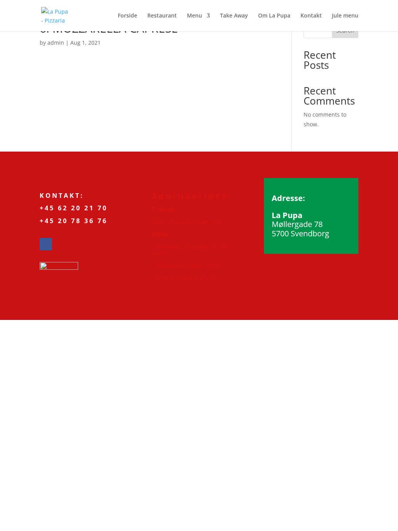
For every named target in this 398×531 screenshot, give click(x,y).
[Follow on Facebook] (46, 244)
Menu (194, 16)
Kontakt (311, 16)
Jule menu (345, 16)
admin (55, 42)
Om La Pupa (274, 16)
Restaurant (162, 16)
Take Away (234, 16)
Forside (127, 16)
